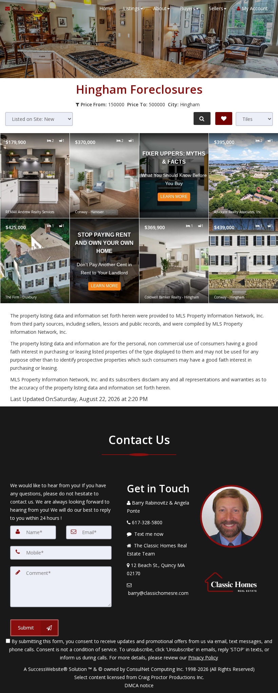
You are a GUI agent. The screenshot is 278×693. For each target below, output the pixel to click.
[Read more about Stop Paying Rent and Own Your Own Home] (104, 260)
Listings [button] (131, 8)
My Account (254, 8)
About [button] (159, 8)
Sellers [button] (216, 8)
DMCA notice (139, 685)
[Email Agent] (10, 8)
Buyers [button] (187, 8)
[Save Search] (223, 118)
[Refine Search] (202, 118)
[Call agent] (21, 8)
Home (106, 8)
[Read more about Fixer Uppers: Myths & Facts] (174, 175)
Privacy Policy (203, 657)
